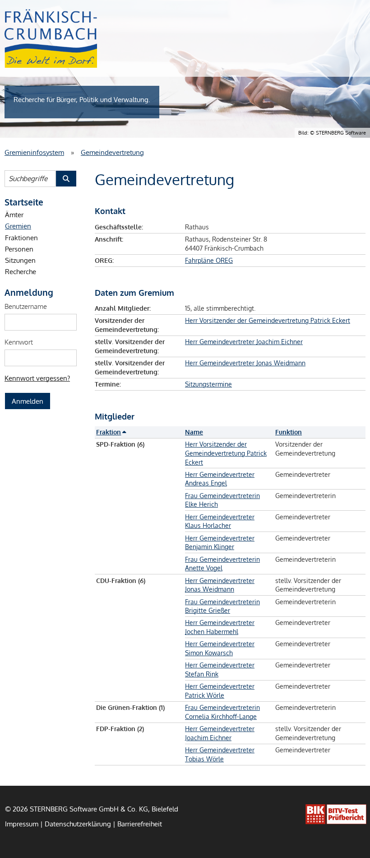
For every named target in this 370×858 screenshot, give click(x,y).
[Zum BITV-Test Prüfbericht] (335, 814)
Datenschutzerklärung (78, 823)
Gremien (18, 225)
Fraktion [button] (108, 432)
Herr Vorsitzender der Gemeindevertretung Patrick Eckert (267, 320)
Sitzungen (20, 260)
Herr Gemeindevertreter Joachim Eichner (244, 341)
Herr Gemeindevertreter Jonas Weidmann (245, 363)
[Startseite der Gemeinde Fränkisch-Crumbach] (51, 38)
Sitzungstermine (208, 384)
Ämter (14, 214)
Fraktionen (21, 237)
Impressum (21, 823)
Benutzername (26, 306)
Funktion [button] (288, 432)
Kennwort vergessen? (37, 377)
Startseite (24, 201)
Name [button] (194, 432)
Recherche (20, 271)
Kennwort (19, 341)
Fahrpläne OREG (209, 260)
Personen (19, 248)
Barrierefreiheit (139, 823)
